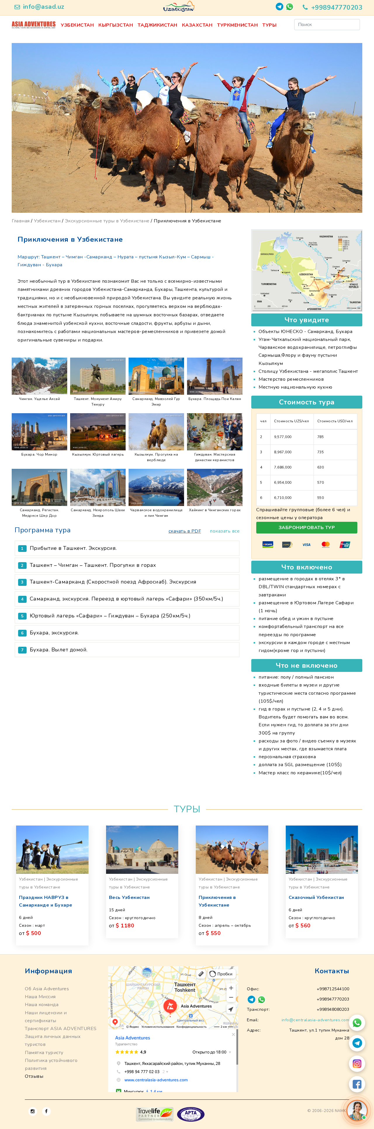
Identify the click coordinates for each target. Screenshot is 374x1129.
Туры (269, 25)
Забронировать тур (307, 527)
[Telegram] (357, 1043)
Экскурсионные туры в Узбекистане (107, 221)
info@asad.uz (44, 6)
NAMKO (342, 1110)
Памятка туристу (44, 1052)
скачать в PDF (185, 531)
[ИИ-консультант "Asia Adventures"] (357, 1110)
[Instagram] (357, 1064)
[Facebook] (357, 1084)
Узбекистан (77, 25)
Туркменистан (237, 25)
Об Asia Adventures (47, 989)
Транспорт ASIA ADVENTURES (61, 1028)
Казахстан (197, 25)
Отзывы (34, 1076)
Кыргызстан (115, 25)
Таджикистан (157, 25)
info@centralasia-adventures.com (315, 1020)
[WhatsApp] (357, 1023)
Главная (21, 221)
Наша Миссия (40, 997)
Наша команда (41, 1004)
